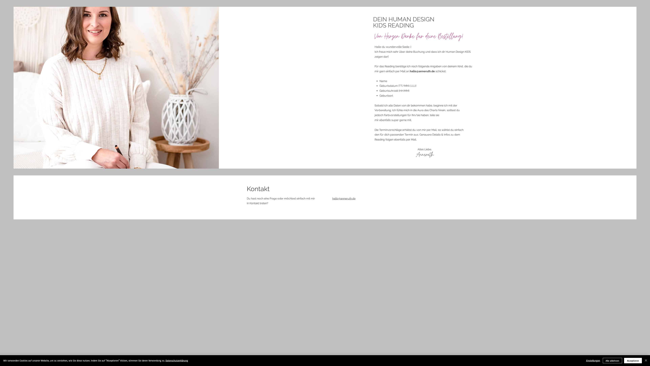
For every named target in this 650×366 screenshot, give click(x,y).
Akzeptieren (633, 360)
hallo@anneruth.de (422, 71)
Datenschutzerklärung (177, 360)
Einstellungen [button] (593, 360)
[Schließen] (646, 360)
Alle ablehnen (612, 360)
